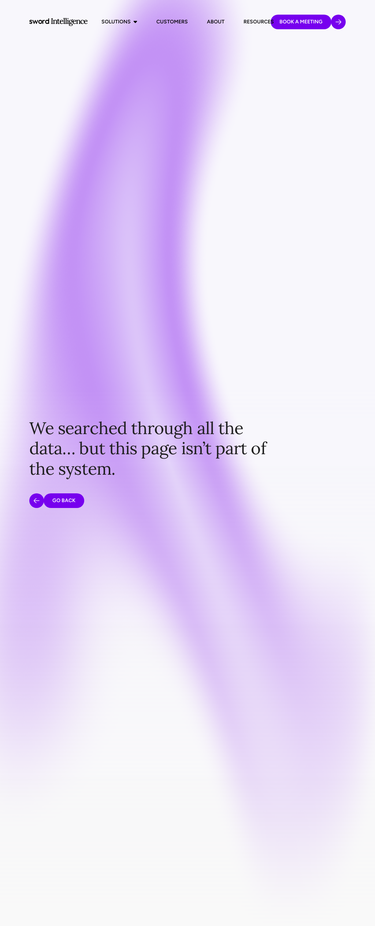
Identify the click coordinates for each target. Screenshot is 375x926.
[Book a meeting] (338, 22)
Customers (172, 22)
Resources (259, 22)
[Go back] (36, 500)
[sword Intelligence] (58, 22)
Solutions (116, 22)
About (215, 22)
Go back (63, 500)
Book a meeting (301, 22)
